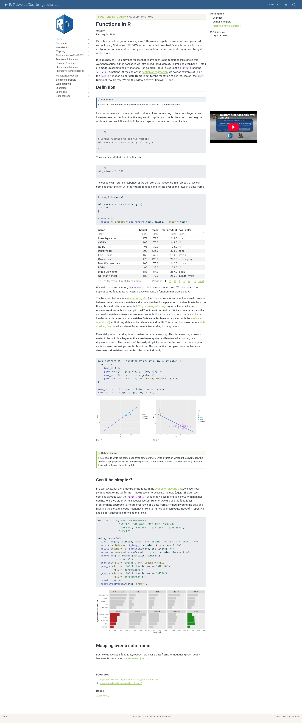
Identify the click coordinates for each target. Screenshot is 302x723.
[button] (279, 5)
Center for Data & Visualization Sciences (151, 716)
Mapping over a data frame (227, 25)
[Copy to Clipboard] (204, 518)
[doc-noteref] (144, 41)
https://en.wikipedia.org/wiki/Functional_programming (127, 679)
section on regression (155, 72)
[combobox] (294, 4)
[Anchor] (118, 87)
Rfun (5, 716)
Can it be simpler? (222, 21)
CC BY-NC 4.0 (102, 696)
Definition (217, 17)
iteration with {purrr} (136, 658)
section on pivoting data (169, 488)
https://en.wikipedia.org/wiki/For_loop (119, 683)
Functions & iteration (112, 16)
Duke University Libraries (287, 716)
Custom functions (141, 16)
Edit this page (219, 32)
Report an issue (220, 35)
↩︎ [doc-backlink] (157, 679)
